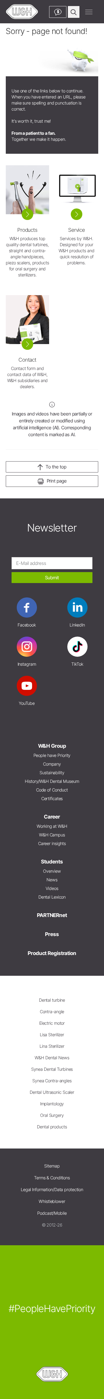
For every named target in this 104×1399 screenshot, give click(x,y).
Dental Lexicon (52, 897)
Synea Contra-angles (52, 1080)
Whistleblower (52, 1201)
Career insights (52, 843)
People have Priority (52, 755)
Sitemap (52, 1166)
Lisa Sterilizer (52, 1034)
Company (52, 764)
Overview (52, 871)
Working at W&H (52, 826)
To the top (56, 467)
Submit (52, 577)
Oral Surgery (52, 1115)
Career (52, 817)
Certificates (52, 798)
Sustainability (52, 772)
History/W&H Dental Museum (52, 781)
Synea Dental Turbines (52, 1069)
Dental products (52, 1127)
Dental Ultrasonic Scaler (52, 1092)
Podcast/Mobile (51, 1213)
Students (52, 862)
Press (52, 934)
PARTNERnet (52, 915)
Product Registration (52, 953)
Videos (52, 888)
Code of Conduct (52, 790)
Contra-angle (52, 1011)
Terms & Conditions (52, 1177)
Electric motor (52, 1023)
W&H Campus (52, 835)
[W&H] (22, 11)
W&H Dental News (52, 1057)
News (52, 879)
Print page (57, 481)
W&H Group (52, 746)
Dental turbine (52, 1000)
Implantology (52, 1103)
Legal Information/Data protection (52, 1189)
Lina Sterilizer (52, 1046)
